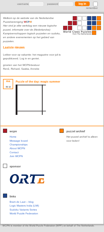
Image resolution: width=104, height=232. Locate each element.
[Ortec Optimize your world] (27, 179)
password (52, 4)
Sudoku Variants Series (23, 209)
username (23, 4)
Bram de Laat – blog (22, 201)
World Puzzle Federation (24, 213)
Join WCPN (16, 156)
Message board (19, 140)
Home (13, 136)
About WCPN (17, 148)
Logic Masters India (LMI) (24, 205)
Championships (19, 144)
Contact (14, 152)
